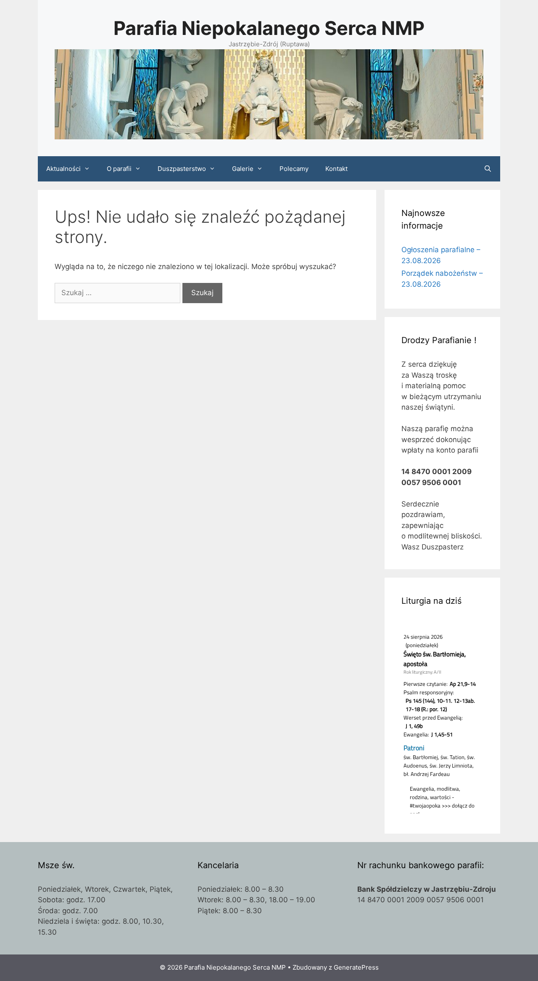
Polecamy (294, 169)
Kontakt (336, 169)
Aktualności (63, 169)
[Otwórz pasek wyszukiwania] (487, 168)
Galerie (242, 169)
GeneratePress (356, 967)
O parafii (119, 169)
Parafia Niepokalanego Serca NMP (269, 28)
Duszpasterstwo (182, 169)
